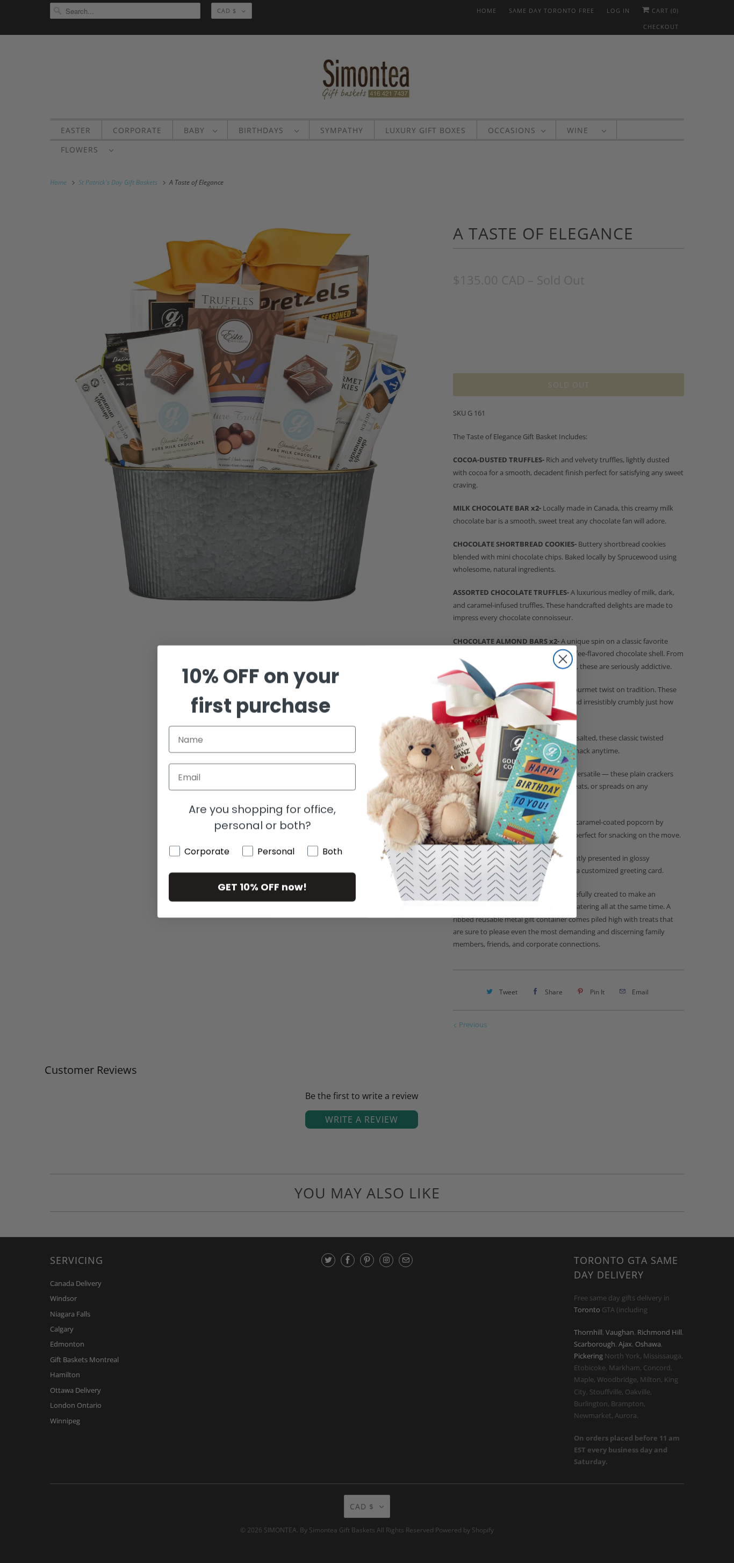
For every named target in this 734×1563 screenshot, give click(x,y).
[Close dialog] (562, 659)
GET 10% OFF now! (262, 886)
